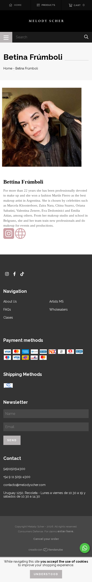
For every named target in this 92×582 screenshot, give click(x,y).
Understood (46, 574)
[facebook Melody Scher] (14, 274)
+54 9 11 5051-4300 (16, 477)
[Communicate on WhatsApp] (85, 548)
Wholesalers (58, 309)
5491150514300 (14, 469)
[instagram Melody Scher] (6, 274)
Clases (8, 317)
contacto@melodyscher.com (24, 485)
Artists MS (56, 301)
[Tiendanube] (46, 550)
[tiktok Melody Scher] (22, 274)
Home (7, 68)
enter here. (65, 531)
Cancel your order (46, 539)
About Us (10, 301)
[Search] (86, 37)
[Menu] (6, 37)
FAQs (7, 309)
